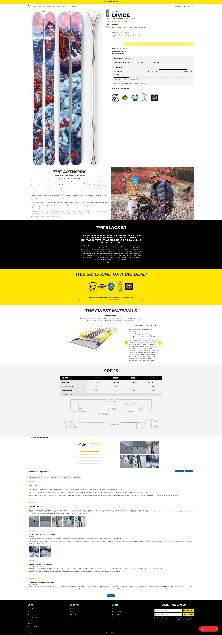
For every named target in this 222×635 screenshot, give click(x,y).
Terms (164, 620)
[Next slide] (103, 88)
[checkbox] (77, 477)
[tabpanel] (111, 537)
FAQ (71, 618)
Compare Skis (32, 612)
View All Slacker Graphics (140, 83)
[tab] (45, 472)
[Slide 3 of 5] (108, 21)
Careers (114, 609)
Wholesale (31, 624)
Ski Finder (31, 609)
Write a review (189, 471)
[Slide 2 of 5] (108, 19)
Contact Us (73, 609)
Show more (111, 595)
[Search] (185, 6)
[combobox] (157, 614)
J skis (33, 632)
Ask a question (179, 471)
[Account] (188, 6)
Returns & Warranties (76, 615)
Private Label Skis (117, 612)
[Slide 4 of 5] (108, 24)
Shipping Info (74, 612)
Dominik (37, 216)
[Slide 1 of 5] (108, 13)
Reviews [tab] (34, 472)
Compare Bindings (33, 626)
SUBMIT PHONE (188, 614)
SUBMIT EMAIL (188, 610)
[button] (90, 451)
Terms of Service (117, 618)
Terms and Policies (111, 632)
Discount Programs (34, 615)
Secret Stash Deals (33, 618)
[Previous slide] (30, 88)
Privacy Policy (116, 615)
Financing (31, 621)
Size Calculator (124, 32)
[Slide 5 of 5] (108, 27)
